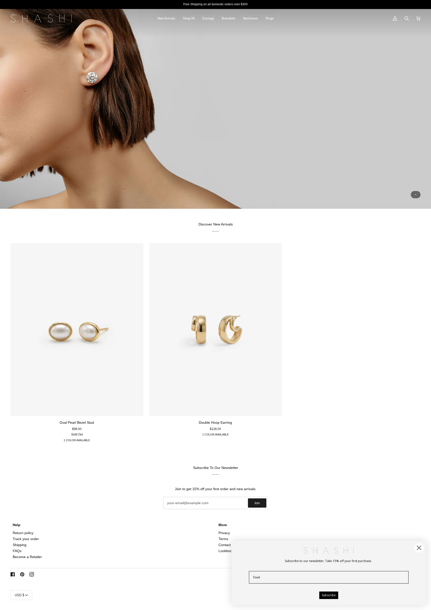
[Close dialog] (419, 548)
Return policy (23, 533)
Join (257, 503)
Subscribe (329, 595)
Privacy (224, 533)
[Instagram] (31, 574)
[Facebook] (12, 574)
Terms (223, 539)
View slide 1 (415, 194)
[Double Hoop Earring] (215, 329)
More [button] (222, 525)
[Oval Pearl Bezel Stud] (76, 329)
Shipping (19, 545)
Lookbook (226, 551)
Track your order (26, 539)
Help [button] (16, 525)
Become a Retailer (27, 557)
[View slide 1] (215, 109)
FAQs (17, 551)
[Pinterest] (22, 574)
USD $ (19, 595)
